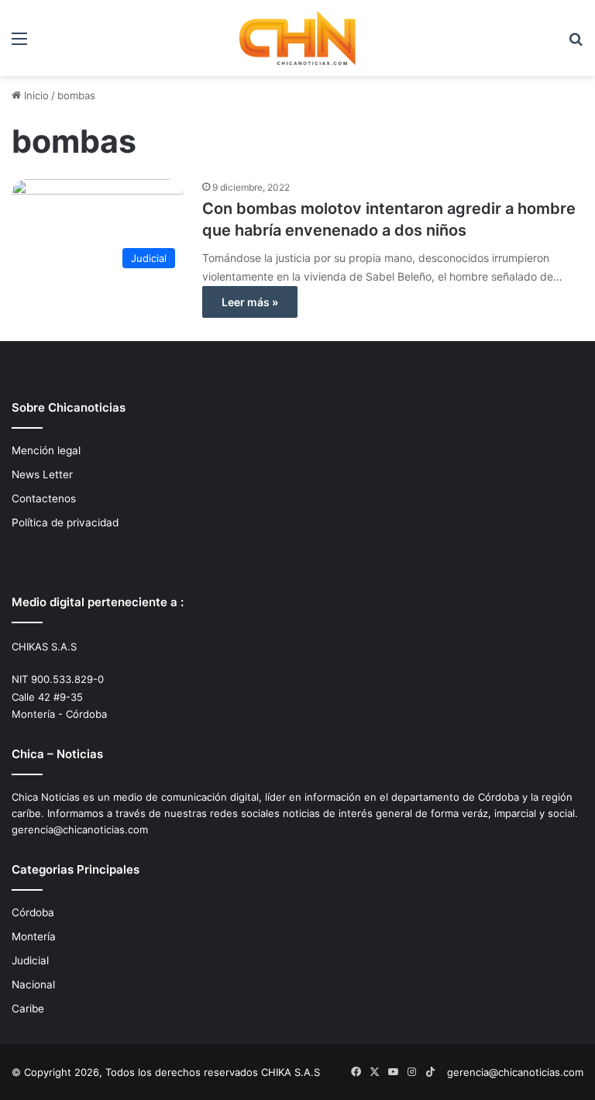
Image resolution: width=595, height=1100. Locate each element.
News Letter (42, 474)
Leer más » (250, 302)
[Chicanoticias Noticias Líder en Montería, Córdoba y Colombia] (297, 38)
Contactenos (44, 498)
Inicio (35, 95)
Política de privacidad (65, 522)
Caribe (28, 1008)
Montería (34, 936)
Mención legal (46, 450)
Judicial (30, 960)
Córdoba (33, 912)
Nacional (33, 984)
